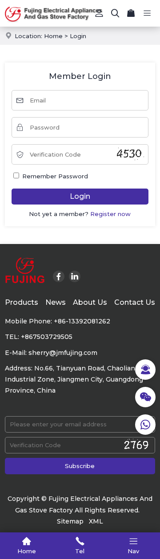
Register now (110, 213)
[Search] (115, 13)
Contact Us (134, 302)
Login (78, 35)
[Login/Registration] (99, 13)
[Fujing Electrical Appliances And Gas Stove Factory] (80, 13)
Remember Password (54, 176)
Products (21, 302)
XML (96, 521)
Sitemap (70, 521)
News (55, 302)
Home (53, 35)
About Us (90, 302)
